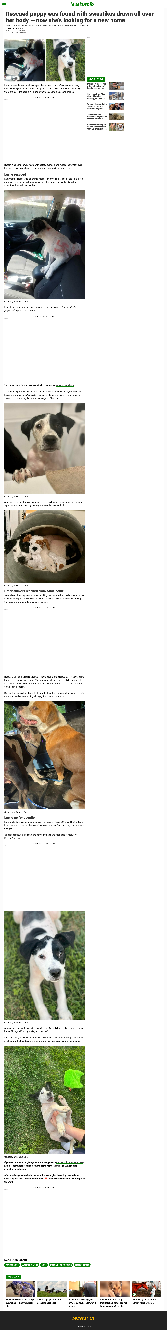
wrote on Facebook (65, 385)
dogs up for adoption (61, 1264)
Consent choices (83, 1326)
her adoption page (63, 1037)
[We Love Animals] (83, 3)
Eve (66, 1165)
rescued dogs (82, 1264)
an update (49, 822)
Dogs (14, 25)
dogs (44, 1264)
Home (8, 25)
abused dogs (12, 1264)
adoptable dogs (30, 1264)
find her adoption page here (69, 1162)
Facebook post (15, 598)
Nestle (56, 1165)
